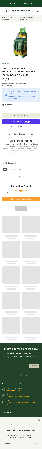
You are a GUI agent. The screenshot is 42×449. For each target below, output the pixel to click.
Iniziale (5, 18)
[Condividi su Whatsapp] (20, 176)
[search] (7, 11)
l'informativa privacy (21, 359)
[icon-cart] (37, 11)
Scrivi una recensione (21, 199)
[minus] (4, 109)
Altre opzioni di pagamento (21, 126)
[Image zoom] (21, 42)
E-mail (7, 366)
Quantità (7, 104)
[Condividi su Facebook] (14, 176)
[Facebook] (15, 375)
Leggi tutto (21, 156)
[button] (21, 115)
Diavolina (5, 64)
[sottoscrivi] (36, 443)
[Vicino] (21, 420)
